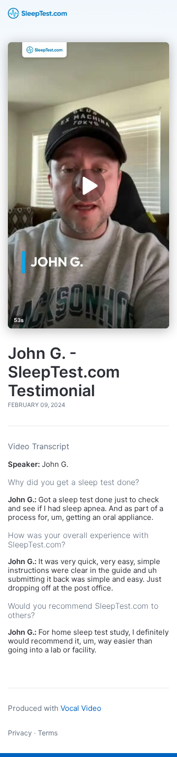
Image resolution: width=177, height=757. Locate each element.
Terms (48, 733)
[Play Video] (88, 185)
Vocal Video (80, 708)
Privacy (20, 733)
